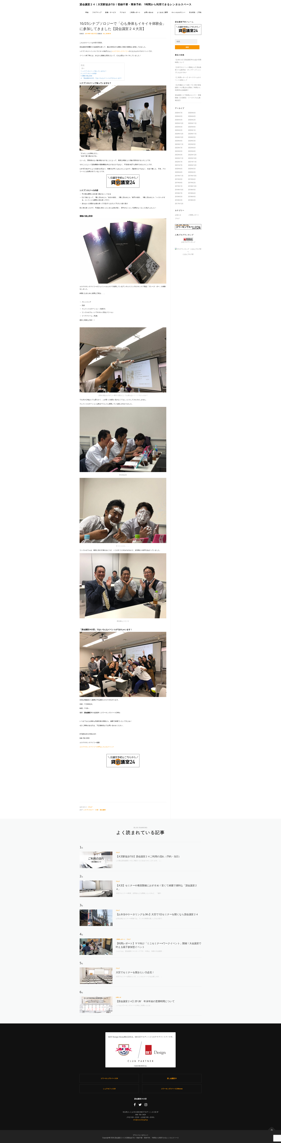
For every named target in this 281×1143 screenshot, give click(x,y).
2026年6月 (192, 113)
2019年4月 (178, 183)
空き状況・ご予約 (195, 12)
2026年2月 (192, 120)
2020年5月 (192, 169)
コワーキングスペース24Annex (172, 1089)
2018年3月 (178, 200)
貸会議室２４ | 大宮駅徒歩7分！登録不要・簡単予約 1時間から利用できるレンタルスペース (136, 4)
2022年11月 (179, 158)
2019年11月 (179, 176)
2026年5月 (178, 116)
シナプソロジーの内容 (89, 73)
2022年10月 (192, 158)
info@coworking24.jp (140, 1120)
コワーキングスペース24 (109, 1078)
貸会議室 (103, 810)
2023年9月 (192, 144)
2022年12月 (192, 155)
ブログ (90, 807)
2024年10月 (179, 137)
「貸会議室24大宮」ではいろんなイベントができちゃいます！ (102, 78)
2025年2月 (178, 130)
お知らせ (178, 215)
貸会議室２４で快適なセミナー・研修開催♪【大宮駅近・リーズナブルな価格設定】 (188, 97)
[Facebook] (135, 1105)
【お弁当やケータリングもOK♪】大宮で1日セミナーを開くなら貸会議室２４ (157, 914)
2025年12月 (179, 123)
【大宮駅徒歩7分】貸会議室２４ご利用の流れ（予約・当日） (148, 856)
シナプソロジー (89, 810)
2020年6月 (178, 169)
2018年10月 (179, 190)
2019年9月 (178, 179)
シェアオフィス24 (109, 1089)
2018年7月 (178, 193)
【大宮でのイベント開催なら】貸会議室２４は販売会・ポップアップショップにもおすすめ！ (188, 69)
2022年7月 (178, 162)
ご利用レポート (135, 12)
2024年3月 (192, 141)
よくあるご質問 (162, 12)
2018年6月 (192, 193)
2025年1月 (192, 130)
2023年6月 (192, 148)
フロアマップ (97, 12)
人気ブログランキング (188, 242)
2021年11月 (192, 162)
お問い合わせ (148, 12)
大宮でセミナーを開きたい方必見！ (135, 972)
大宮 (96, 810)
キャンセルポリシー (178, 12)
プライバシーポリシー (140, 1135)
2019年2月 (192, 183)
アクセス (123, 12)
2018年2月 (192, 200)
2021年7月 (178, 165)
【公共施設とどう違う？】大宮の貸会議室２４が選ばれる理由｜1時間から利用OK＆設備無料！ (188, 87)
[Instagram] (145, 1105)
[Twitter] (140, 1105)
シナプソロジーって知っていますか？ (94, 71)
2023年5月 (178, 151)
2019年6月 (192, 179)
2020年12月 (192, 165)
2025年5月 (178, 127)
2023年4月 (192, 151)
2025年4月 (192, 127)
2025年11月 (192, 123)
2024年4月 (178, 141)
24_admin (107, 33)
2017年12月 (179, 203)
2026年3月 (178, 120)
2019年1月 (178, 186)
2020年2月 (192, 172)
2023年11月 (179, 144)
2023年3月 (178, 155)
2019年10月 (192, 176)
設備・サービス (110, 12)
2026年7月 (178, 113)
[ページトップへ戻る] (272, 1130)
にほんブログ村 (188, 254)
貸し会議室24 (172, 1078)
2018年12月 (192, 186)
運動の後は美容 (87, 76)
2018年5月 (178, 196)
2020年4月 (178, 172)
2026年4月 (192, 116)
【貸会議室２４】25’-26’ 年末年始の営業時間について (145, 1001)
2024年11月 (192, 134)
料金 (87, 12)
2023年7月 (178, 148)
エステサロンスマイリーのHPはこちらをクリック (97, 747)
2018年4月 (192, 196)
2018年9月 (192, 190)
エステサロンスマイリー (120, 51)
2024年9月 (192, 137)
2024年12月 (179, 134)
